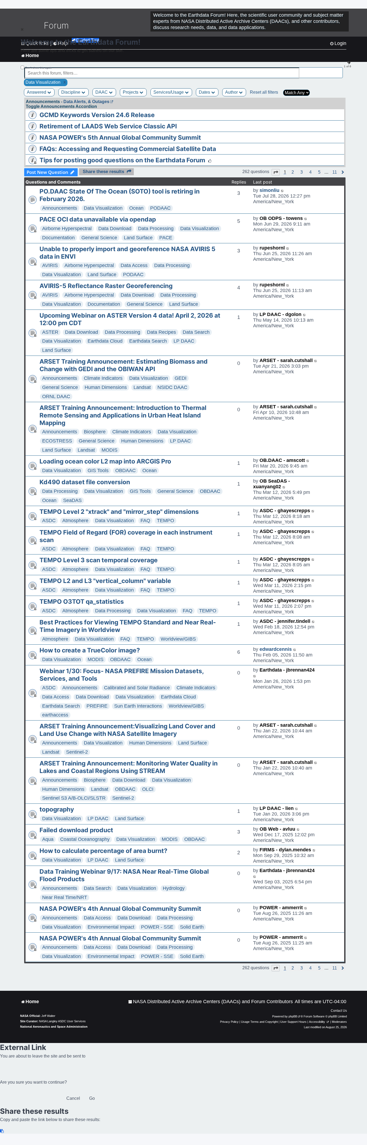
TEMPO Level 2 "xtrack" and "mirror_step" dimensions (119, 511)
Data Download (114, 228)
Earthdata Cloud (105, 341)
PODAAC (160, 208)
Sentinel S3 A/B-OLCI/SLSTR (74, 798)
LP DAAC (184, 341)
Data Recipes (161, 332)
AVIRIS (50, 265)
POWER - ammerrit (281, 907)
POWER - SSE (157, 927)
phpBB (293, 1016)
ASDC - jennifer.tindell (285, 621)
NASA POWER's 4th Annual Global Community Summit (120, 908)
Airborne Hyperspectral (67, 228)
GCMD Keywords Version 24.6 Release (97, 115)
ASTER (50, 332)
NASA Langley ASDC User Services (62, 1021)
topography (56, 809)
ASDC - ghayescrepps (285, 510)
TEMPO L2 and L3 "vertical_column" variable (105, 581)
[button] (276, 172)
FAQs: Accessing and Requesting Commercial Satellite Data (127, 149)
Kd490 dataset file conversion (84, 482)
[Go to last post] (282, 190)
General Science (99, 237)
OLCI (147, 789)
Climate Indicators (103, 378)
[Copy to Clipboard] (2, 1131)
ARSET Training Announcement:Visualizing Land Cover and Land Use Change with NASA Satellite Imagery (127, 729)
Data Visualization (103, 208)
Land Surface (138, 237)
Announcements (59, 208)
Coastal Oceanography (85, 839)
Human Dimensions (106, 387)
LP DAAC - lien (277, 808)
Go (92, 1098)
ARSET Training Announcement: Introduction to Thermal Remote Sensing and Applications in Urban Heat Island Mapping (122, 415)
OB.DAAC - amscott (282, 460)
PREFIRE (97, 706)
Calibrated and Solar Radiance (137, 687)
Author (232, 92)
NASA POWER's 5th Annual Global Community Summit (120, 137)
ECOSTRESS (57, 441)
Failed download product (76, 830)
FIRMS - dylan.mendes (285, 849)
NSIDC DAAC (172, 387)
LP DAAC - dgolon (280, 314)
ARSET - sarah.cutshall (286, 360)
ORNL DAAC (56, 396)
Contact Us (339, 1011)
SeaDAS (72, 500)
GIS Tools (98, 470)
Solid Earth (192, 927)
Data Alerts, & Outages (86, 101)
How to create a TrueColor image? (89, 650)
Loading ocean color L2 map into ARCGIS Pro (105, 461)
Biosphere (95, 431)
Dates (205, 92)
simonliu (269, 190)
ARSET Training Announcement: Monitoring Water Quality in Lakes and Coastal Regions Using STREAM (128, 767)
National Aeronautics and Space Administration (54, 1026)
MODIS (109, 450)
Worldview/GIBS (178, 639)
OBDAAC (125, 470)
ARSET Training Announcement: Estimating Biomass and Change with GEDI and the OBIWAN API (123, 365)
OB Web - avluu (277, 829)
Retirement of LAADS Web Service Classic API (108, 126)
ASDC (49, 520)
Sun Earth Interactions (138, 706)
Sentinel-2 (77, 752)
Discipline (71, 92)
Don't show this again (38, 67)
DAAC (102, 92)
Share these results (103, 171)
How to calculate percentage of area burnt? (103, 851)
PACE (165, 237)
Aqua (47, 839)
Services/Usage (169, 92)
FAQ (145, 520)
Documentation (58, 237)
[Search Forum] (339, 70)
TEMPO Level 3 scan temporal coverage (98, 560)
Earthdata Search (148, 341)
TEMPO (165, 520)
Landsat (142, 387)
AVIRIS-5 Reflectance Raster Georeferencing (105, 286)
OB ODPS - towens (281, 218)
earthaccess (55, 715)
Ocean (136, 208)
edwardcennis (276, 649)
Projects (131, 92)
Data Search (196, 332)
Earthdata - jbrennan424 (287, 670)
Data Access (134, 265)
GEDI (180, 378)
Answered (37, 92)
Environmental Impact (111, 927)
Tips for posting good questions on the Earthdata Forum (122, 160)
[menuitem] (210, 1001)
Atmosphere (75, 520)
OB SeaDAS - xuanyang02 (271, 483)
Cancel (73, 1098)
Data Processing (156, 228)
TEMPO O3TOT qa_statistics (81, 601)
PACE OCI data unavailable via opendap (97, 219)
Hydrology (174, 888)
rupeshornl (272, 248)
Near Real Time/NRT (64, 897)
